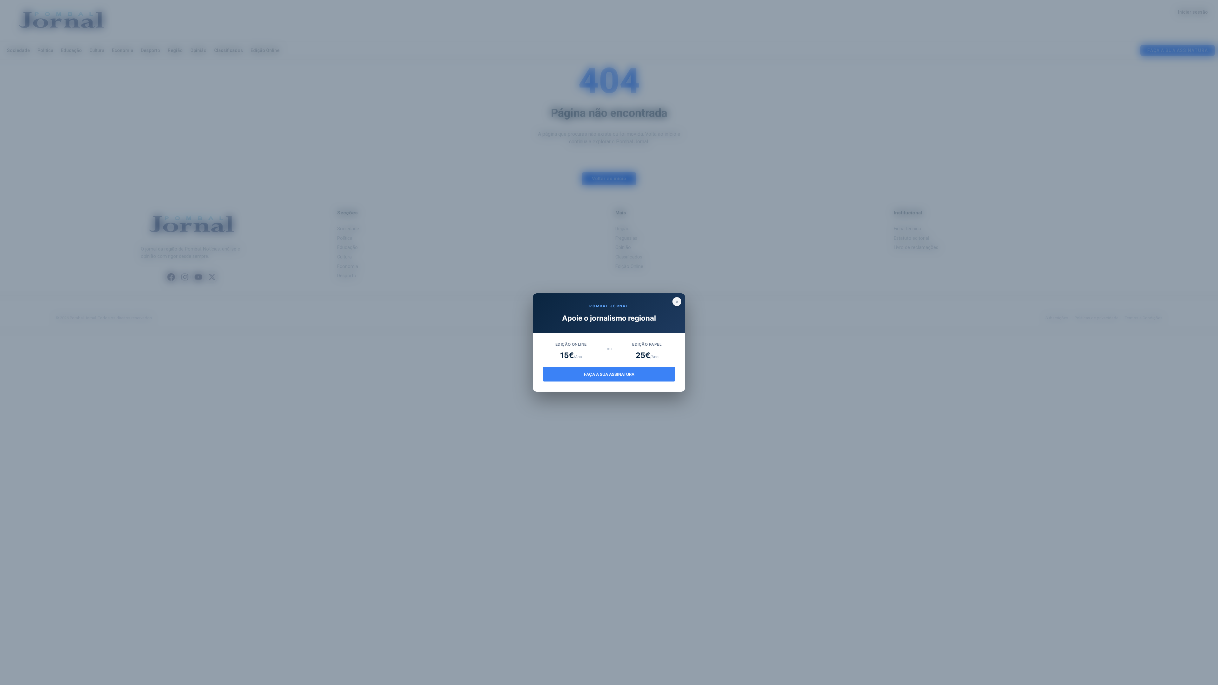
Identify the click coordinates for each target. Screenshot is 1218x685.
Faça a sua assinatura (609, 374)
